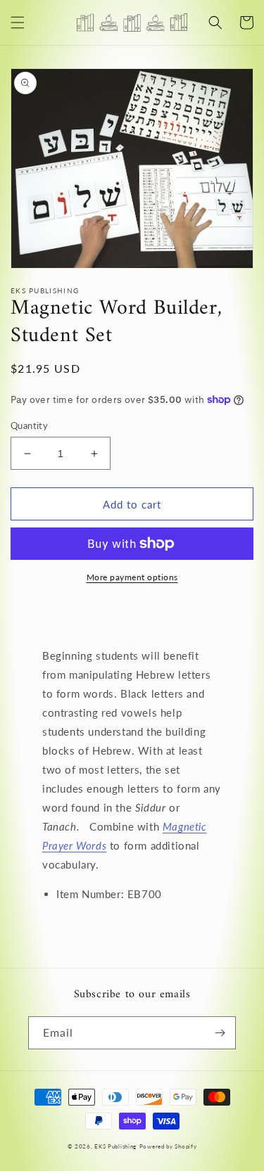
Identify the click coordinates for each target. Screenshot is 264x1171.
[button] (17, 22)
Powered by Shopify (168, 1146)
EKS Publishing (115, 1146)
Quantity (29, 425)
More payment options (132, 577)
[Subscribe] (219, 1032)
